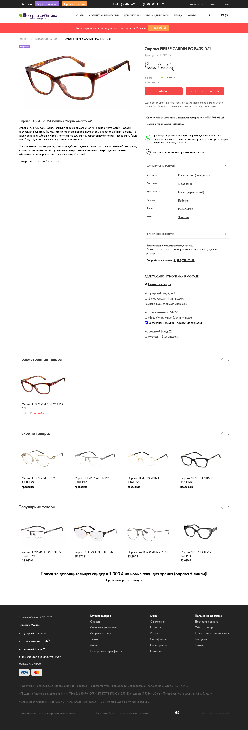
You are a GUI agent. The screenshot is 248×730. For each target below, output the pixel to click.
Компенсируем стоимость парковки (166, 304)
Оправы (79, 15)
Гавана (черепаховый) (191, 192)
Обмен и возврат (205, 627)
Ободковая (185, 183)
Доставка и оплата (206, 621)
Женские (183, 217)
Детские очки (132, 15)
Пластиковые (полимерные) (194, 175)
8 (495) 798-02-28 (124, 4)
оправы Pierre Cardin (48, 161)
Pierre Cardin (185, 208)
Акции (191, 15)
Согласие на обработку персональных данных (47, 713)
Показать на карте (159, 284)
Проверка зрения (74, 4)
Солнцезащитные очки (104, 15)
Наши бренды (158, 645)
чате (183, 142)
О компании (196, 4)
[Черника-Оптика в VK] (177, 713)
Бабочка (183, 200)
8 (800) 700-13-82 (152, 4)
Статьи (199, 645)
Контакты (224, 4)
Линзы (94, 639)
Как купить (201, 639)
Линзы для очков (157, 15)
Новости (155, 627)
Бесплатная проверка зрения (212, 633)
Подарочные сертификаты (106, 651)
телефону (170, 142)
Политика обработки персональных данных (121, 713)
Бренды (178, 15)
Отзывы (211, 4)
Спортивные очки (100, 633)
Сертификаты (158, 639)
